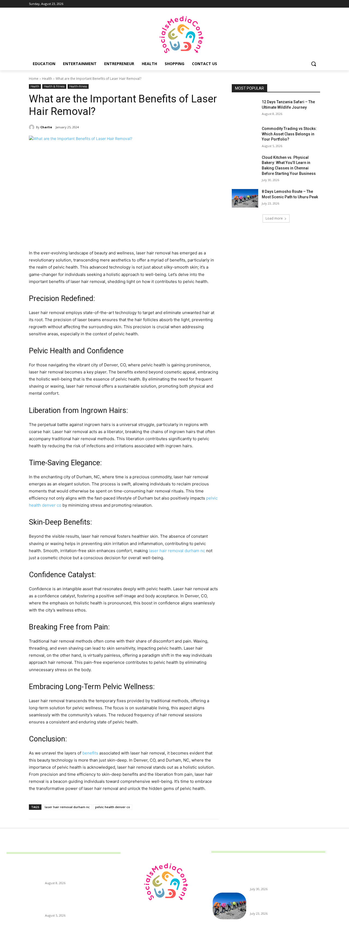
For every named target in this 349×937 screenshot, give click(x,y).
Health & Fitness (54, 86)
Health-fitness (78, 86)
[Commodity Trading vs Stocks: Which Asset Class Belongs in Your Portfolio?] (245, 135)
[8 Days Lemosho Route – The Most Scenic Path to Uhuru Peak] (245, 198)
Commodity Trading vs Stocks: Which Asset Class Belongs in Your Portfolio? (289, 133)
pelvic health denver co (112, 807)
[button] (313, 63)
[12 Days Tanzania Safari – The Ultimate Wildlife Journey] (245, 108)
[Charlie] (32, 127)
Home (33, 78)
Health (47, 78)
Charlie (46, 127)
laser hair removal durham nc (177, 550)
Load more (274, 218)
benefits (90, 753)
